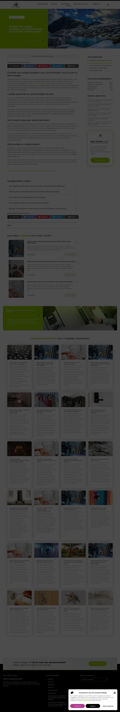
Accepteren (77, 706)
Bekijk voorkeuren (108, 706)
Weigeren (93, 706)
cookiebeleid (85, 700)
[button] (115, 693)
